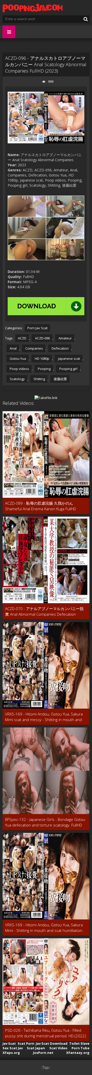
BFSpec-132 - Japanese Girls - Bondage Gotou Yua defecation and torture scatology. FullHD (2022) (45, 822)
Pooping (44, 368)
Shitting (39, 379)
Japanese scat (68, 358)
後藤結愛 (60, 379)
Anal (13, 348)
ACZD (22, 338)
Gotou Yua (17, 358)
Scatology (17, 379)
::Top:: (45, 1067)
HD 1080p (41, 358)
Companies (34, 348)
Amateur (65, 338)
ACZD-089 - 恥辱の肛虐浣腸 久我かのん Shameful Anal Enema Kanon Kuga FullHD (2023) (40, 506)
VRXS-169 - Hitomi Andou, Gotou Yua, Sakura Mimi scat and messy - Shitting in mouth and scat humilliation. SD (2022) (44, 716)
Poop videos (19, 368)
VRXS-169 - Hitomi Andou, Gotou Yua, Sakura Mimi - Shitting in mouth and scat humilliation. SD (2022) (44, 927)
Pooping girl (68, 368)
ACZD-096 (42, 338)
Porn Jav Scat (37, 328)
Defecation (60, 348)
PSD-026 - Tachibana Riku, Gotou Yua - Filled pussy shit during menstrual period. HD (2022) (45, 1033)
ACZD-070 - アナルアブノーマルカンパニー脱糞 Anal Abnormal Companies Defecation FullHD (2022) (44, 611)
